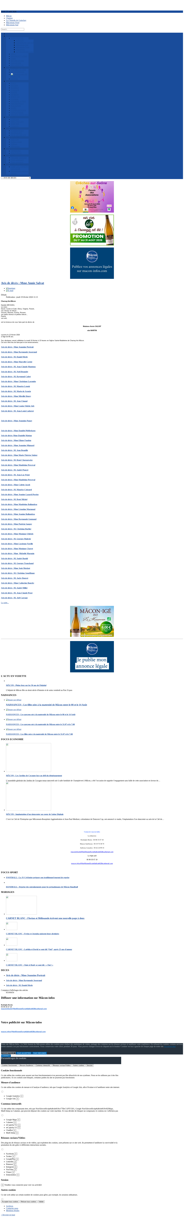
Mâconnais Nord (12, 23)
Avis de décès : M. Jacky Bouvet (14, 578)
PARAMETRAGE (8, 1053)
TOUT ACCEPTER (24, 1053)
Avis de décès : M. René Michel (14, 499)
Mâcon (9, 16)
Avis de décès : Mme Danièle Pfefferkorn (18, 431)
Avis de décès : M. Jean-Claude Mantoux (18, 367)
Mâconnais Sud (12, 25)
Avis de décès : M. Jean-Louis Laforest (17, 411)
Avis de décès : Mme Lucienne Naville (17, 544)
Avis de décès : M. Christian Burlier (16, 529)
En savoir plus (170, 1046)
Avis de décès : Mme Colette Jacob (15, 485)
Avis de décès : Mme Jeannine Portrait (17, 347)
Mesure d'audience (26, 1065)
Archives (9, 1206)
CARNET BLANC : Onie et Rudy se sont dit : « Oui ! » (29, 965)
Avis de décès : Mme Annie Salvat (22, 283)
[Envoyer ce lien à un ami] (9, 290)
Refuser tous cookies (28, 1202)
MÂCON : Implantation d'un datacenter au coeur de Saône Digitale (34, 814)
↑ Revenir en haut (8, 1215)
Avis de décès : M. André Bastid (14, 558)
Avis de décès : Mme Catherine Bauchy (17, 583)
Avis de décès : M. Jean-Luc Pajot (15, 475)
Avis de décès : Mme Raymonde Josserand (19, 352)
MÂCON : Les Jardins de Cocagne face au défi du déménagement (34, 776)
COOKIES (6, 1056)
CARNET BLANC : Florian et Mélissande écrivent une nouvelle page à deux (45, 918)
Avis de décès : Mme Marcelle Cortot (16, 362)
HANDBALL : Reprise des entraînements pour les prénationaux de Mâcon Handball (42, 887)
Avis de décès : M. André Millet (14, 588)
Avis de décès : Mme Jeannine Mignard (17, 445)
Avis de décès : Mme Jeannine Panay (16, 421)
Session (90, 1065)
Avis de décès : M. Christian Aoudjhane (18, 573)
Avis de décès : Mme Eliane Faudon (16, 440)
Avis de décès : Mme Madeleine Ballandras (19, 504)
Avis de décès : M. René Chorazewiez (17, 460)
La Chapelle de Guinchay (16, 20)
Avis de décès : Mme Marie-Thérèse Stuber (19, 455)
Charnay (9, 18)
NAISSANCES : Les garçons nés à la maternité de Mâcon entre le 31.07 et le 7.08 (40, 724)
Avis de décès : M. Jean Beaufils (14, 450)
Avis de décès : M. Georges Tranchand (17, 563)
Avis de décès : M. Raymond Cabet (16, 376)
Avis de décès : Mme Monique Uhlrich (17, 534)
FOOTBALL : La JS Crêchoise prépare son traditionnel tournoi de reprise (37, 877)
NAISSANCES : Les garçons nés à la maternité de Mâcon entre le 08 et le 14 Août (40, 714)
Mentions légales (12, 1210)
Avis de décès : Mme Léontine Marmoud (18, 509)
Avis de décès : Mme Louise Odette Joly (17, 406)
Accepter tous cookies (10, 1202)
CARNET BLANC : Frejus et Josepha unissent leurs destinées (32, 934)
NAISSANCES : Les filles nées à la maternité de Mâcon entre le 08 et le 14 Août (46, 704)
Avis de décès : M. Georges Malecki (16, 539)
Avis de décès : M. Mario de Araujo (16, 391)
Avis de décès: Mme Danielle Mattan (16, 435)
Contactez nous (12, 1208)
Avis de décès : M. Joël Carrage (14, 598)
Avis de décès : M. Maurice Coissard (16, 490)
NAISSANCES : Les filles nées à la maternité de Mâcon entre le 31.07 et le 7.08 (39, 734)
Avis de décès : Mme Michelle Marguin (17, 553)
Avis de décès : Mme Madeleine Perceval (18, 465)
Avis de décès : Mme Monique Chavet (17, 549)
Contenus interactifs (43, 1065)
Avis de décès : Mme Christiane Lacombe (18, 381)
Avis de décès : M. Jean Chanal (14, 401)
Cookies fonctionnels (9, 1065)
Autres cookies (78, 1065)
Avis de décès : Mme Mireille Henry (16, 396)
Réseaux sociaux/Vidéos (62, 1065)
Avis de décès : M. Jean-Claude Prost (16, 593)
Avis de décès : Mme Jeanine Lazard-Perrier (20, 494)
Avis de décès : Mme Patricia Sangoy (16, 524)
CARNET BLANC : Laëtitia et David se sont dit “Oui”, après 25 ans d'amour (39, 949)
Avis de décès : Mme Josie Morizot (15, 568)
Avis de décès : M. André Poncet (14, 470)
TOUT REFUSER (39, 1053)
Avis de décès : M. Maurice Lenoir (15, 386)
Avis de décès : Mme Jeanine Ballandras (18, 514)
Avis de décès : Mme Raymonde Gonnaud (18, 519)
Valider (41, 1202)
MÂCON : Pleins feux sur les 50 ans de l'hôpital (26, 685)
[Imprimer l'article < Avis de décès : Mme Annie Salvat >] (10, 288)
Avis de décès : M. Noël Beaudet (14, 372)
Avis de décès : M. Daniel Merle (14, 357)
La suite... (5, 603)
